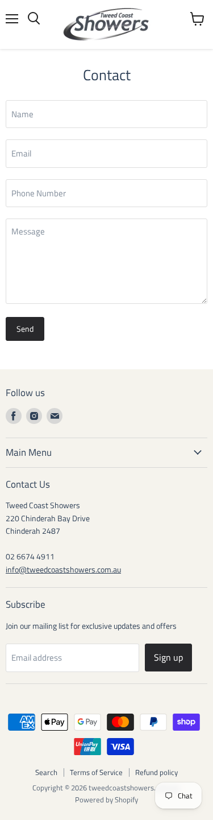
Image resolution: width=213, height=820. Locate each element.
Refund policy (156, 772)
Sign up (168, 657)
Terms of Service (96, 772)
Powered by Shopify (106, 799)
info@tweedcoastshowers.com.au (63, 569)
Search (46, 772)
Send (25, 329)
